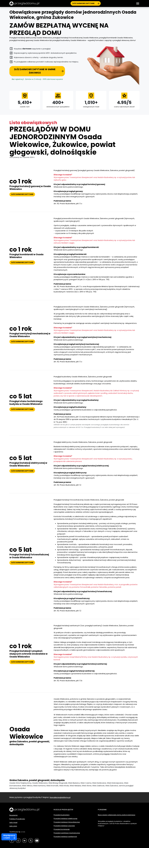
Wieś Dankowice (99, 783)
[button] (138, 3)
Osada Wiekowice (40, 783)
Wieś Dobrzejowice (115, 783)
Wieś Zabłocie (98, 785)
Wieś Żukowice (111, 785)
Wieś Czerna (85, 783)
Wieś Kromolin (52, 785)
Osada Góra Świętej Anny (20, 783)
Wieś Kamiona (39, 785)
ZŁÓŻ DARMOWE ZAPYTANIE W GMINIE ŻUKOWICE (34, 71)
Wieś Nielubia (75, 785)
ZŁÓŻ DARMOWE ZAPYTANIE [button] (22, 194)
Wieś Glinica (27, 785)
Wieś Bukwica (74, 783)
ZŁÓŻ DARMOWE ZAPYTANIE (83, 3)
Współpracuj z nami (9, 836)
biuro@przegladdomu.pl (60, 797)
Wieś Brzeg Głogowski (57, 783)
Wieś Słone (86, 785)
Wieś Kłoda (64, 785)
